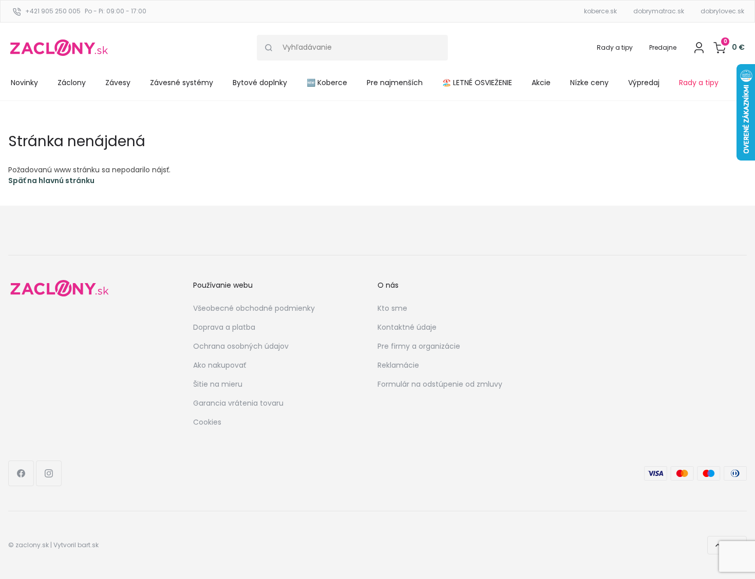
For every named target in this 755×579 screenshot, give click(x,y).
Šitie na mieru (217, 384)
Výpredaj (643, 82)
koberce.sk (600, 11)
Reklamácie (398, 365)
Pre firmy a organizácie (419, 346)
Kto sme (392, 308)
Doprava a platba (224, 327)
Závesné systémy (181, 82)
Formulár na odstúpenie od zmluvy (440, 384)
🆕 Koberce (327, 82)
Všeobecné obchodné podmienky (254, 308)
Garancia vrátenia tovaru (238, 403)
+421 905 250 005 (53, 11)
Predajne (662, 47)
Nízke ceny (589, 82)
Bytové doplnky (260, 82)
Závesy (117, 82)
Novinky (24, 82)
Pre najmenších (395, 82)
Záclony (72, 82)
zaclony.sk (32, 545)
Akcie (541, 82)
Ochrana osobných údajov (241, 346)
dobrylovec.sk (722, 11)
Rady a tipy (615, 47)
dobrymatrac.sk (658, 11)
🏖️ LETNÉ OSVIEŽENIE (477, 82)
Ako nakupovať (219, 365)
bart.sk (88, 545)
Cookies (207, 422)
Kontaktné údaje (407, 327)
